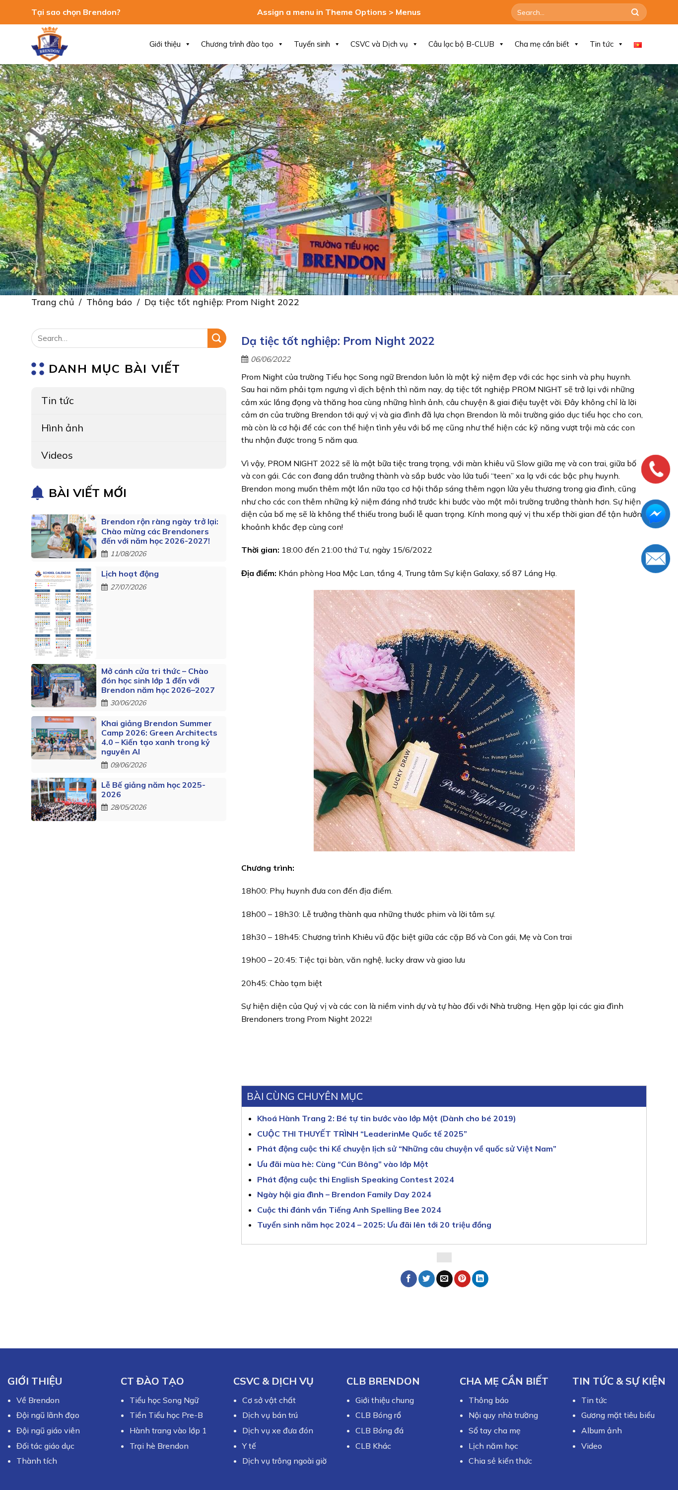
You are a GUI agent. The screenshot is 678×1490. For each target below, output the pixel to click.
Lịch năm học (493, 1446)
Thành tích (36, 1461)
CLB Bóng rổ (378, 1415)
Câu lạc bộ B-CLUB (461, 44)
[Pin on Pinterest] (462, 1278)
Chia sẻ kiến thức (500, 1461)
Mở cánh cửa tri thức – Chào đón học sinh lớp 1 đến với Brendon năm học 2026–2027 (158, 680)
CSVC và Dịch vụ (379, 44)
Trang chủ (52, 302)
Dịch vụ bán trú (270, 1415)
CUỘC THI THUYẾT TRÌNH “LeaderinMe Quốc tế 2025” (362, 1134)
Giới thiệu (165, 44)
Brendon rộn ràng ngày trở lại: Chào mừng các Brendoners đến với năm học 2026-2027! (159, 530)
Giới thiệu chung (384, 1400)
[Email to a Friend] (444, 1278)
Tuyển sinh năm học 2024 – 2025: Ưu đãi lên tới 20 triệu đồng (374, 1225)
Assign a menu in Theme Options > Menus (339, 12)
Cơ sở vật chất (269, 1400)
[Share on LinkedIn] (480, 1278)
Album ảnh (601, 1430)
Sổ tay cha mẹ (495, 1430)
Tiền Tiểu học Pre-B (166, 1415)
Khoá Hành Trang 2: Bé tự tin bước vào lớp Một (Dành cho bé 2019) (386, 1118)
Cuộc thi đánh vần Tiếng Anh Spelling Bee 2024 (349, 1210)
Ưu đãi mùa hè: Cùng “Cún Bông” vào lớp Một (342, 1164)
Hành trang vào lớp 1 (168, 1430)
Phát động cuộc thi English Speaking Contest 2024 (355, 1179)
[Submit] (635, 12)
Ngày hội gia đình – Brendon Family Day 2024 (344, 1194)
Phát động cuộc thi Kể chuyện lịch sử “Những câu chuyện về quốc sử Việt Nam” (406, 1149)
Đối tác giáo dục (45, 1446)
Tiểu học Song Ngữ (164, 1400)
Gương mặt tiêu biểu (618, 1415)
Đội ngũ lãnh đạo (47, 1415)
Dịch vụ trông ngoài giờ (284, 1461)
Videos (57, 455)
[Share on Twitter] (426, 1278)
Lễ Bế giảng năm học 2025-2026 (153, 789)
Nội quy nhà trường (503, 1415)
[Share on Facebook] (409, 1278)
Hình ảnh (62, 427)
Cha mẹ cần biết (542, 44)
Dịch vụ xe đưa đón (277, 1430)
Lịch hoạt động (130, 574)
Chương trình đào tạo (237, 44)
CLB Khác (373, 1446)
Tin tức (601, 44)
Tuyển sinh (312, 44)
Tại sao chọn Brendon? (76, 12)
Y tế (249, 1446)
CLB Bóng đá (379, 1430)
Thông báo (109, 302)
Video (591, 1446)
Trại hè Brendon (159, 1446)
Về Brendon (38, 1400)
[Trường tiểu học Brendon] (56, 44)
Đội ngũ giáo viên (48, 1430)
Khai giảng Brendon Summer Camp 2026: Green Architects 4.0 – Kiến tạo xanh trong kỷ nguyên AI (159, 737)
